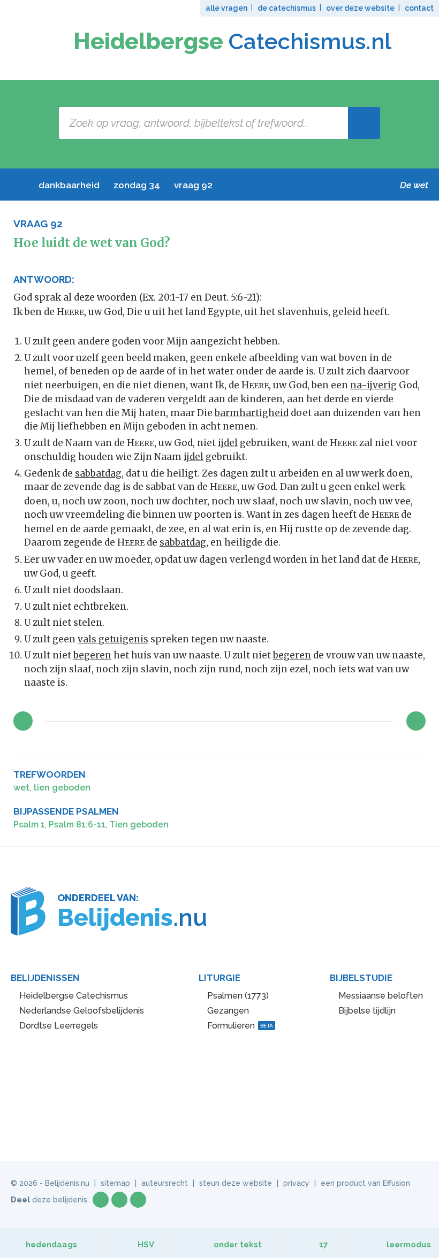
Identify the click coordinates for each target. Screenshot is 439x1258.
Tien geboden (139, 824)
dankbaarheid (69, 185)
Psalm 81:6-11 (77, 824)
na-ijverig (373, 385)
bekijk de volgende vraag (416, 721)
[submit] (364, 123)
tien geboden (61, 788)
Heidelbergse (232, 41)
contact (419, 8)
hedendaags (51, 1244)
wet (21, 788)
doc (400, 776)
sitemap (115, 1183)
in (138, 1200)
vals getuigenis (113, 639)
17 (323, 1244)
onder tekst (238, 1244)
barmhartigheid (252, 413)
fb (101, 1200)
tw (119, 1200)
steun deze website (235, 1183)
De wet (414, 185)
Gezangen (228, 1011)
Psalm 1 (29, 824)
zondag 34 (136, 185)
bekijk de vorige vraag (23, 721)
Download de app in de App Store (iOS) (259, 1070)
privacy (296, 1183)
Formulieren (240, 1026)
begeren (92, 655)
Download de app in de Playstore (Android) (183, 1070)
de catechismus (287, 8)
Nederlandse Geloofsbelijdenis (81, 1011)
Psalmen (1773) (238, 996)
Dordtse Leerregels (58, 1026)
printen (418, 776)
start (17, 185)
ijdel (228, 443)
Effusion (396, 1183)
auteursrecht (164, 1183)
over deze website (360, 8)
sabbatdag (98, 473)
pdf (383, 776)
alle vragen (226, 8)
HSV (146, 1244)
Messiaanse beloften (380, 996)
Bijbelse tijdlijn (367, 1011)
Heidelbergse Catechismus (73, 996)
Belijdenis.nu (67, 1183)
